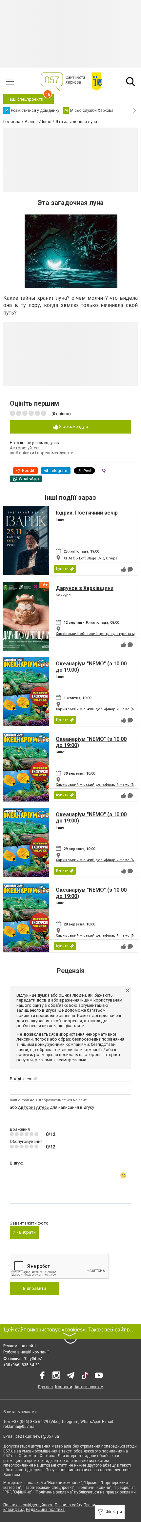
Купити (62, 569)
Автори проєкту (88, 1387)
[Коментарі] (130, 569)
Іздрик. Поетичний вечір (87, 513)
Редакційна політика (45, 1509)
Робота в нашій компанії (26, 1352)
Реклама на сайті (19, 1346)
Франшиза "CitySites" (22, 1358)
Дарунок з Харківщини (84, 588)
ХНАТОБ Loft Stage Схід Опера (90, 558)
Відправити (34, 1288)
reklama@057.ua (18, 1426)
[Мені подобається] (123, 569)
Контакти (63, 1387)
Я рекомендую (73, 426)
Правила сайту (68, 1505)
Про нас (45, 1387)
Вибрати (27, 1232)
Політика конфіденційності (28, 1505)
